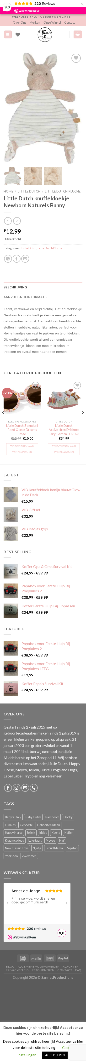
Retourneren (43, 970)
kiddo (43, 832)
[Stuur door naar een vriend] (25, 259)
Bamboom (52, 817)
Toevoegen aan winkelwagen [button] (22, 449)
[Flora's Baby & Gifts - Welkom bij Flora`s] (45, 34)
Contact (69, 22)
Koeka (56, 832)
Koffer (68, 832)
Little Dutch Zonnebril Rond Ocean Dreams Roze (22, 430)
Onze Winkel (52, 22)
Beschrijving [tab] (15, 287)
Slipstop (72, 848)
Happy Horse (13, 832)
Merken (35, 22)
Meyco (50, 840)
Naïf (62, 840)
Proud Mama (54, 848)
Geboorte (26, 825)
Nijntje (37, 848)
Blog (10, 966)
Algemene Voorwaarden (38, 966)
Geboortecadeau (48, 825)
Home (8, 191)
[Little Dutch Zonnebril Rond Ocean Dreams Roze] (22, 398)
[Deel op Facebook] (17, 259)
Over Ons (19, 22)
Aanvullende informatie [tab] (25, 297)
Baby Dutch (33, 817)
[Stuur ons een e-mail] (25, 788)
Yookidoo (11, 856)
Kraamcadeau (14, 840)
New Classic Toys (16, 848)
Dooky (68, 817)
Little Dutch (29, 191)
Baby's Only (13, 817)
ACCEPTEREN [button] (55, 1055)
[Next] (82, 422)
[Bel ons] (34, 788)
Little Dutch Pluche (63, 191)
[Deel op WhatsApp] (8, 259)
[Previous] (3, 422)
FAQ (78, 970)
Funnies (10, 825)
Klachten (71, 966)
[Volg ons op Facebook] (8, 788)
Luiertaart (35, 840)
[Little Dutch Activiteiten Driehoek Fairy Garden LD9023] (63, 398)
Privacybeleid (17, 970)
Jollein (31, 832)
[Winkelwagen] (78, 34)
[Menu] (8, 34)
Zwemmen (29, 856)
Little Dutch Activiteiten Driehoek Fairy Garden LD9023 (64, 430)
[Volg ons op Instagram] (17, 788)
